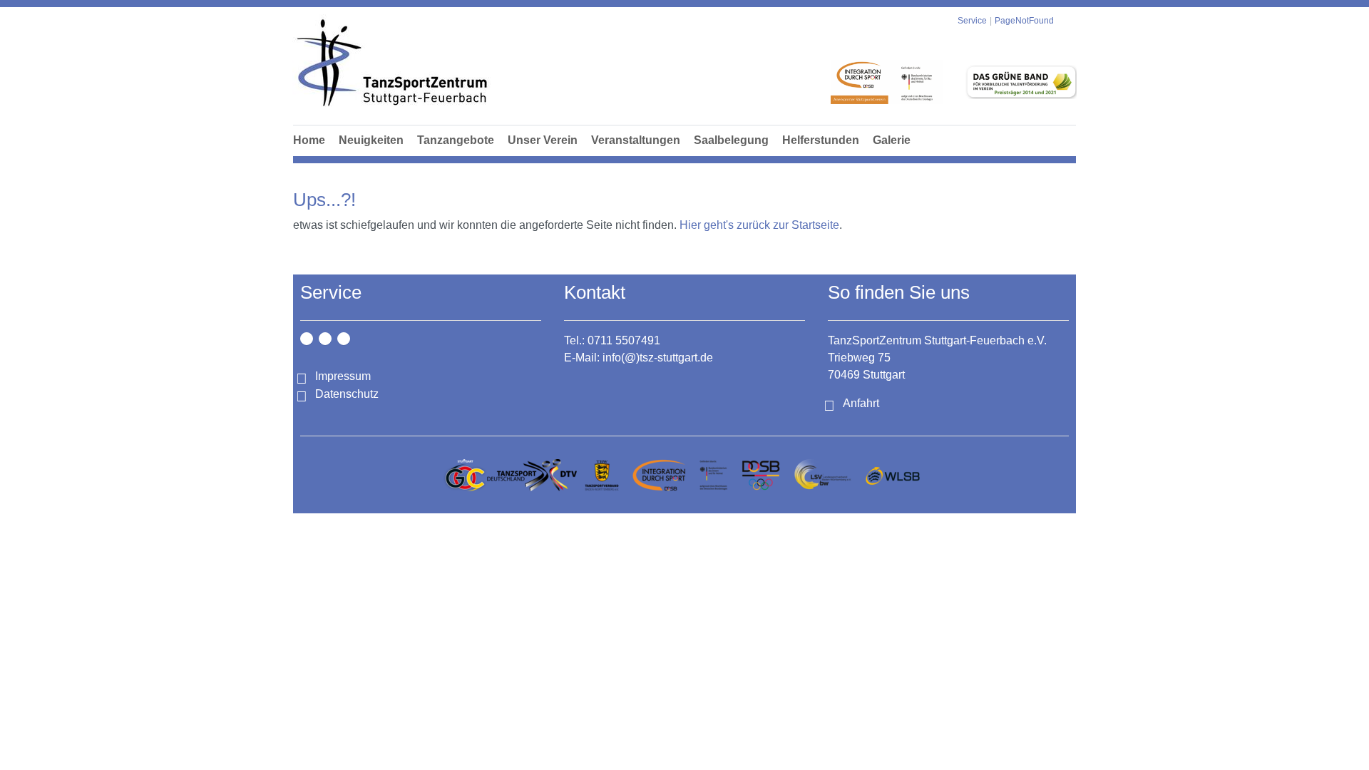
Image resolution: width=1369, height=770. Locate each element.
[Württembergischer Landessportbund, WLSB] (892, 475)
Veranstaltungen (635, 140)
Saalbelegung (731, 140)
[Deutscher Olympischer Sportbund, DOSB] (760, 475)
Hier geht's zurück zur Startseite (759, 225)
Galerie (892, 140)
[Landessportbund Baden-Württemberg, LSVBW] (822, 475)
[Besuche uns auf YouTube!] (343, 338)
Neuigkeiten (371, 140)
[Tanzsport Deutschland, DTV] (532, 475)
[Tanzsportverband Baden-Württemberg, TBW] (602, 475)
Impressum (343, 376)
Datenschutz (347, 394)
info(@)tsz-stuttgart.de (658, 357)
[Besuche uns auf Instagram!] (306, 338)
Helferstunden (820, 140)
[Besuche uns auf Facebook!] (325, 338)
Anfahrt (861, 403)
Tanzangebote (455, 140)
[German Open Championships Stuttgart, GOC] (465, 475)
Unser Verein (543, 140)
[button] (455, 156)
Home (309, 140)
